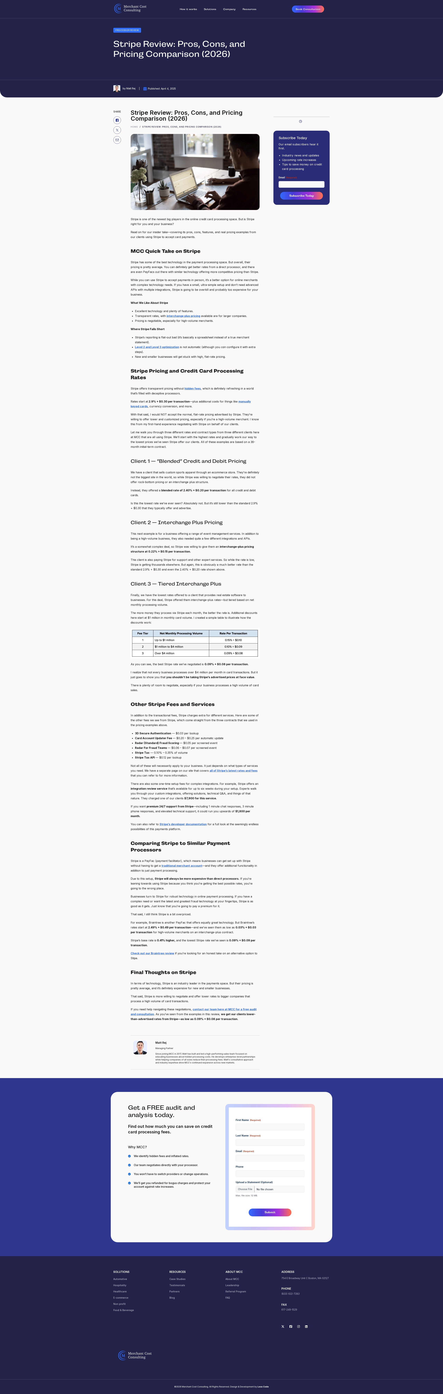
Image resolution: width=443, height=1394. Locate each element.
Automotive (120, 1279)
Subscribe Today (301, 195)
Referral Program (235, 1291)
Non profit (119, 1303)
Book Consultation (308, 9)
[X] (117, 130)
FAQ (227, 1297)
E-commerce (120, 1297)
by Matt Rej (128, 88)
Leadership (232, 1285)
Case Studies (177, 1279)
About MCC (232, 1279)
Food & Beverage (123, 1310)
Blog (172, 1297)
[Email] (117, 139)
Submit (270, 1212)
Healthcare (120, 1291)
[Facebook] (117, 120)
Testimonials (177, 1285)
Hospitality (119, 1285)
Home (134, 126)
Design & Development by (249, 1386)
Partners (174, 1291)
